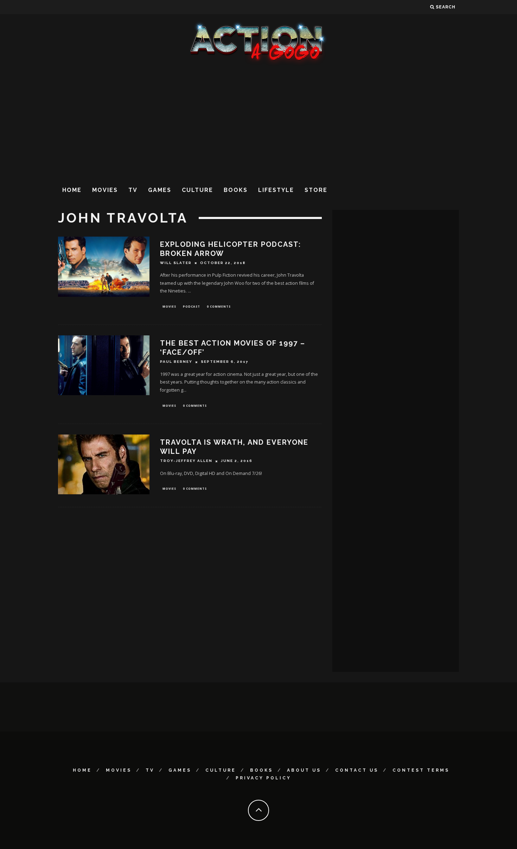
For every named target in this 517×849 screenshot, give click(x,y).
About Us (304, 770)
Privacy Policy (263, 778)
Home (72, 190)
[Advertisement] (258, 122)
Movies (105, 190)
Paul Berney (176, 362)
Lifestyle (276, 190)
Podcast (191, 306)
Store (316, 190)
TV (133, 190)
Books (236, 190)
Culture (197, 190)
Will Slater (176, 263)
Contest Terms (420, 770)
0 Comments (219, 306)
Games (159, 190)
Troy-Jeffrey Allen (186, 461)
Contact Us (356, 770)
